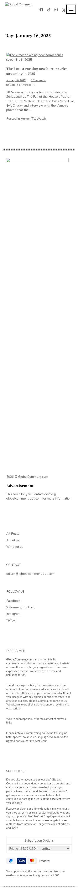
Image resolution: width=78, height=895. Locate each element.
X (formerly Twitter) (20, 607)
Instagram (13, 614)
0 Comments (38, 80)
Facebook (13, 601)
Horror (25, 119)
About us (12, 540)
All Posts (12, 534)
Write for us (14, 547)
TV (33, 119)
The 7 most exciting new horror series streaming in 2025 (36, 71)
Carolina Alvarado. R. (22, 84)
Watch (41, 119)
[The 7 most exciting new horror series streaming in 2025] (40, 57)
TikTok (10, 620)
